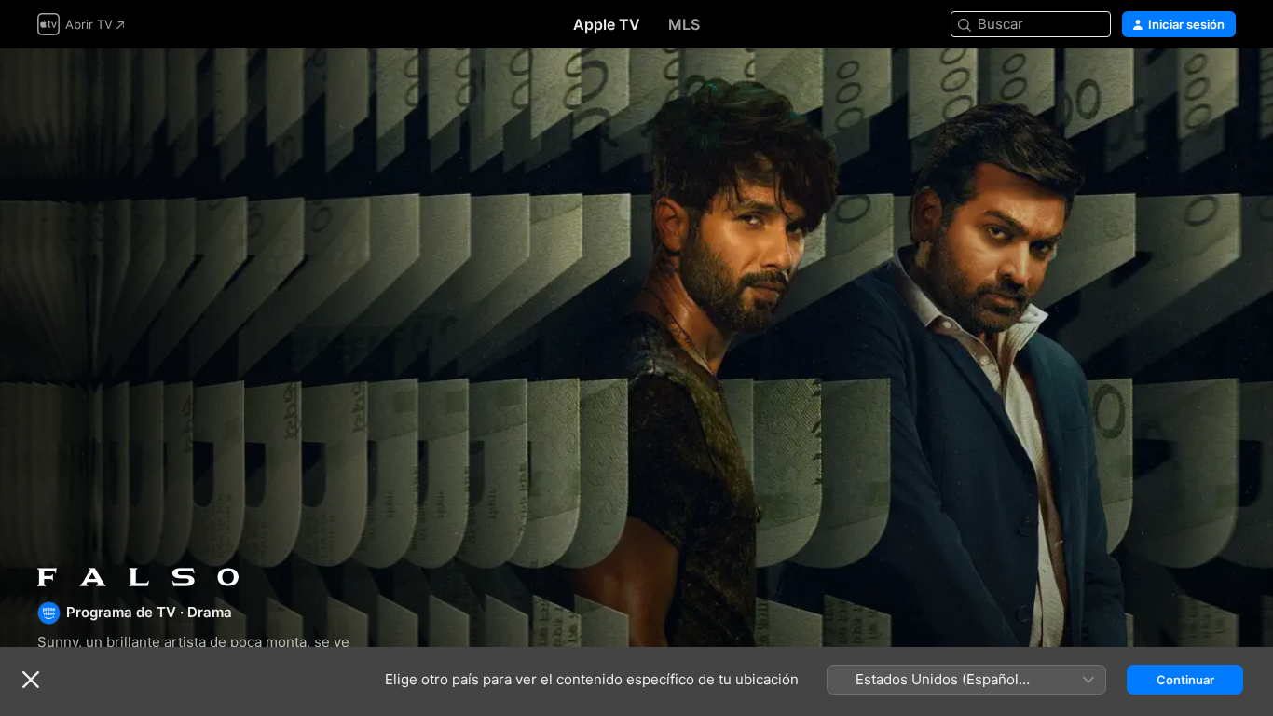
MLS (684, 24)
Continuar (1185, 679)
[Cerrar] (30, 679)
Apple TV (606, 24)
